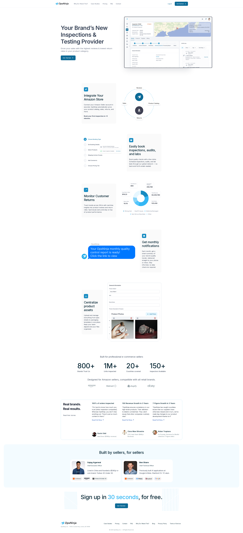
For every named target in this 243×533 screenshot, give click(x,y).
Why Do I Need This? (81, 4)
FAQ (111, 4)
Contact (118, 4)
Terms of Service (175, 523)
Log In (170, 4)
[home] (62, 4)
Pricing (105, 4)
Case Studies (95, 4)
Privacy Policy (162, 523)
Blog (153, 523)
